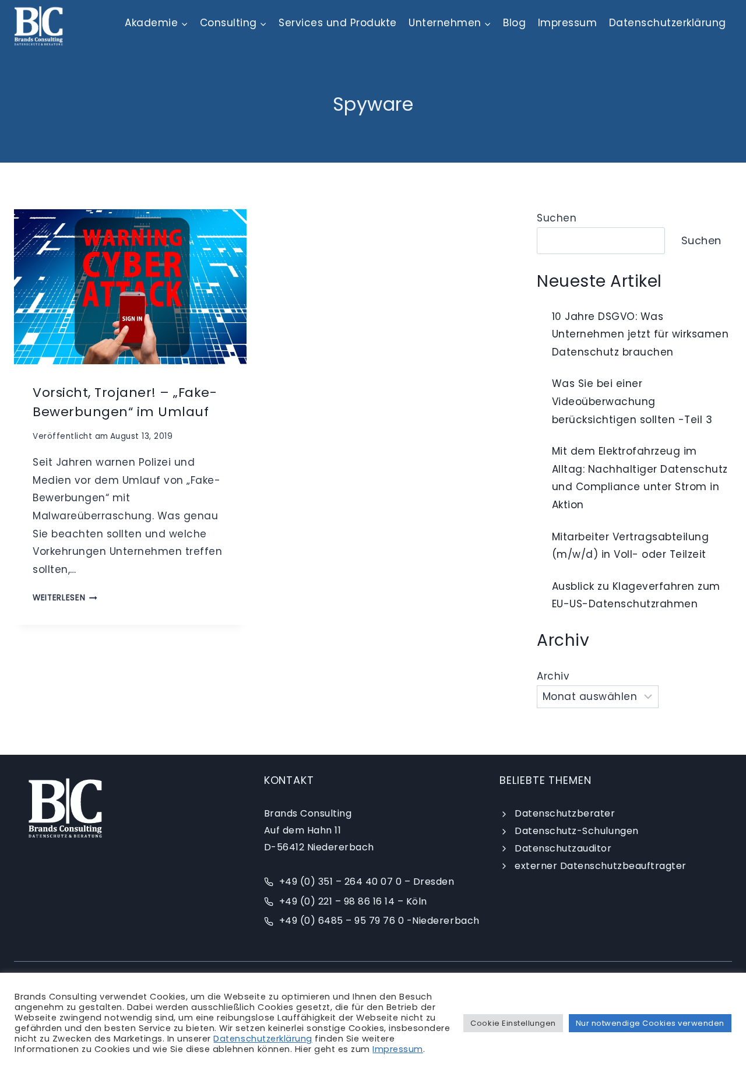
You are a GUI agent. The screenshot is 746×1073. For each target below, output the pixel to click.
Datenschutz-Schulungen (576, 831)
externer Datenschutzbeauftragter (600, 866)
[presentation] (130, 286)
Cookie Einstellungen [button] (512, 1023)
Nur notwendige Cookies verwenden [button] (650, 1023)
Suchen (556, 218)
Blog (514, 23)
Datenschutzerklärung (667, 23)
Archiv (553, 676)
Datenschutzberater (565, 813)
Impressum (567, 23)
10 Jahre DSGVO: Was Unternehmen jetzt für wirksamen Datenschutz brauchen (640, 334)
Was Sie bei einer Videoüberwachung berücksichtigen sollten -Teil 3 (632, 401)
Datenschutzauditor (563, 848)
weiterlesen (65, 597)
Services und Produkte (338, 23)
